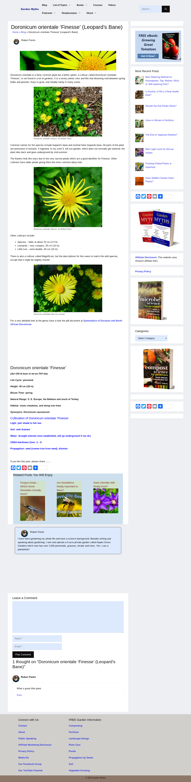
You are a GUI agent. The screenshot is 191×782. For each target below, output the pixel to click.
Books (80, 5)
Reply (19, 695)
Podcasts (47, 13)
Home (15, 32)
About (89, 13)
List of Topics (60, 5)
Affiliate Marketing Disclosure (34, 745)
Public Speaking (27, 738)
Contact (22, 725)
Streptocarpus (69, 13)
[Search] (166, 9)
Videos (112, 5)
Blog (44, 5)
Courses (97, 5)
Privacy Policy (26, 751)
